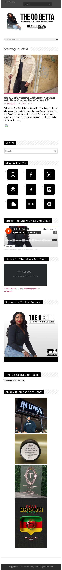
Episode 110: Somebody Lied (28, 249)
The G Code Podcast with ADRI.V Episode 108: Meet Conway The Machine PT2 (30, 99)
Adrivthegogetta (31, 289)
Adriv (23, 104)
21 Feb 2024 (11, 104)
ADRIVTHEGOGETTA (12, 289)
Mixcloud (8, 291)
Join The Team (10, 2)
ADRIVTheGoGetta (10, 249)
